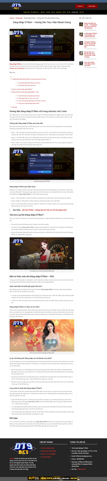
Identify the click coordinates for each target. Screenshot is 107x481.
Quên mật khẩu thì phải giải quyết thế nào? (29, 95)
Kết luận (15, 107)
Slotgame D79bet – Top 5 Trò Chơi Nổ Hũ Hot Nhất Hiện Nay (90, 44)
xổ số (68, 12)
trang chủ (26, 12)
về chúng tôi (35, 12)
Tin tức (81, 12)
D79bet (12, 18)
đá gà (53, 12)
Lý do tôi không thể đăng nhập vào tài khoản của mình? (32, 100)
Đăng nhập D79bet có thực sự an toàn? (28, 98)
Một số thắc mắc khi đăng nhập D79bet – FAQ (25, 92)
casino (48, 12)
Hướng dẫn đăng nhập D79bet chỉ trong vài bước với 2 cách (29, 79)
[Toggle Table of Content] (11, 77)
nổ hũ (64, 12)
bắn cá (43, 12)
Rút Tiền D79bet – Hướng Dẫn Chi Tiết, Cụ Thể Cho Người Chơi (44, 210)
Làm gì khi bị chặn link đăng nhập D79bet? (29, 103)
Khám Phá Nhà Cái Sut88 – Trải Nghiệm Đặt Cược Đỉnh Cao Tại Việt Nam (90, 26)
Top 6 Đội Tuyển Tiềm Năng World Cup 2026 (89, 64)
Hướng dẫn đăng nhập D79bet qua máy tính (29, 83)
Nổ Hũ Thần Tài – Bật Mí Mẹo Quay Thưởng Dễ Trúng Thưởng (89, 54)
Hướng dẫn (74, 12)
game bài (58, 12)
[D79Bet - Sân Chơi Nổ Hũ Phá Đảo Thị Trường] (18, 6)
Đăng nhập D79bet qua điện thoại (27, 85)
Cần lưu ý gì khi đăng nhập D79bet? (22, 89)
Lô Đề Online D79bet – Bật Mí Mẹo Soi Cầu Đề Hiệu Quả (90, 35)
